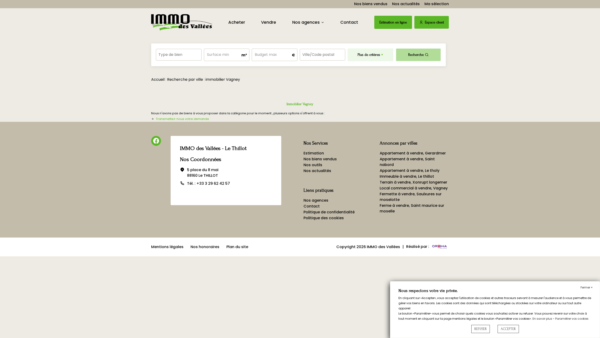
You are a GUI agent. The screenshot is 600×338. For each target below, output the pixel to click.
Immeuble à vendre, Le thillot (407, 176)
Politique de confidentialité (329, 212)
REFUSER (480, 329)
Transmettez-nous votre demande (182, 119)
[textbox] (178, 53)
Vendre (268, 22)
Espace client (434, 22)
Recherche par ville (185, 79)
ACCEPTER (508, 329)
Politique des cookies (324, 218)
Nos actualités (406, 4)
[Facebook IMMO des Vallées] (156, 140)
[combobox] (179, 55)
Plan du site (237, 247)
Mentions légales (167, 247)
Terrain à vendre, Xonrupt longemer (413, 182)
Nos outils (313, 165)
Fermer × (587, 287)
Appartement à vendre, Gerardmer (413, 153)
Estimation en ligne (393, 22)
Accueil (158, 79)
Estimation (314, 153)
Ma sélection (436, 4)
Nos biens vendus (370, 4)
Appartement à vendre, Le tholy (409, 170)
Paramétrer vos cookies (572, 319)
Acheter (236, 22)
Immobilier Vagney (300, 104)
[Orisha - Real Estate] (439, 247)
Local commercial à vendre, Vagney (414, 188)
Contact (349, 22)
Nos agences (306, 22)
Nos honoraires (205, 247)
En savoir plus (542, 319)
